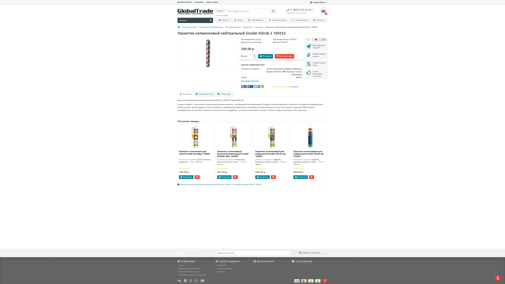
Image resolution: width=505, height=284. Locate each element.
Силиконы (258, 27)
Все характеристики (250, 81)
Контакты (320, 20)
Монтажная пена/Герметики (211, 27)
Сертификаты (257, 20)
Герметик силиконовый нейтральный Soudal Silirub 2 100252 (206, 184)
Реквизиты (222, 265)
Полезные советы (279, 20)
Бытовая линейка (233, 27)
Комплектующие (189, 27)
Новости (225, 20)
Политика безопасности (189, 272)
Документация (301, 20)
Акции (240, 20)
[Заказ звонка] (498, 278)
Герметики (247, 27)
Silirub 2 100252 (255, 184)
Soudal (245, 184)
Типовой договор (224, 268)
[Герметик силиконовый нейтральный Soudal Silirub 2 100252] (208, 53)
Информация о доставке (189, 268)
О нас (181, 265)
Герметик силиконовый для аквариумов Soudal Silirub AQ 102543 (308, 153)
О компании (198, 2)
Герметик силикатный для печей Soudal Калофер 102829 (194, 152)
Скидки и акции (212, 2)
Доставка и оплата (185, 2)
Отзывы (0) (226, 94)
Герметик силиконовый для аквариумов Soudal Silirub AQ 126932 (270, 153)
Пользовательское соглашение (192, 275)
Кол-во (244, 56)
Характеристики (206, 94)
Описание (187, 94)
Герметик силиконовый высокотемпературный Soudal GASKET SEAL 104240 (233, 153)
